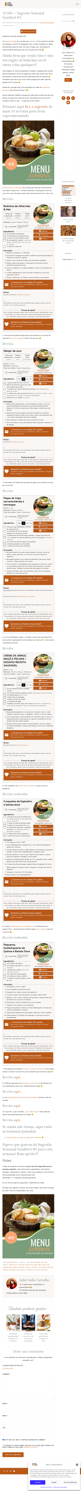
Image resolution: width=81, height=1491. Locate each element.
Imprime (44, 231)
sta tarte (35, 1112)
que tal (28, 1112)
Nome (5, 1404)
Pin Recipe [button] (44, 235)
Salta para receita (29, 31)
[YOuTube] (68, 102)
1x (23, 379)
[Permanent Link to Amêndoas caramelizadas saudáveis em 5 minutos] (13, 1331)
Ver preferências (70, 1482)
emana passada (10, 41)
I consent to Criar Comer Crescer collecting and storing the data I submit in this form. (28, 1446)
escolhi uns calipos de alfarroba (33, 1069)
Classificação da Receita (12, 1365)
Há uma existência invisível (68, 200)
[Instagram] (73, 98)
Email (5, 1416)
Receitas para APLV (41, 1270)
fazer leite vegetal (16, 338)
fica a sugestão (36, 107)
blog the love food (18, 442)
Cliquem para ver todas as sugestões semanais (23, 1137)
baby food (29, 1265)
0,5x (19, 379)
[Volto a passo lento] (68, 212)
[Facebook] (63, 98)
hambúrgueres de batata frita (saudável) (22, 1097)
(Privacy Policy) (30, 1447)
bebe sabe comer (40, 1265)
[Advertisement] (71, 142)
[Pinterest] (68, 98)
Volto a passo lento (68, 220)
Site (4, 1428)
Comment (6, 1374)
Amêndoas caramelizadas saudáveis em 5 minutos (13, 1337)
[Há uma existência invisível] (68, 191)
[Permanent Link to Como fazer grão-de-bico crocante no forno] (43, 1331)
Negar (54, 1482)
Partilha (44, 239)
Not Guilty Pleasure (22, 745)
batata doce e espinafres (27, 786)
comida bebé (7, 1267)
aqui (17, 1077)
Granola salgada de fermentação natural (68, 240)
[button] (77, 1465)
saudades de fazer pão (30, 1083)
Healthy (28, 1267)
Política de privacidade (60, 1487)
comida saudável (18, 1267)
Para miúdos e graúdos (25, 1270)
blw (48, 1265)
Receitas (44, 1262)
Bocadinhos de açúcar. (23, 295)
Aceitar (38, 1482)
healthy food (36, 1267)
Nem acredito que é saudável (25, 596)
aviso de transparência (47, 23)
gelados (33, 41)
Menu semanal (35, 1262)
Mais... (68, 80)
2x (27, 379)
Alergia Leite (13, 1265)
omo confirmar (41, 929)
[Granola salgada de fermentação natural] (68, 231)
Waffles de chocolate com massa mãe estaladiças (28, 1337)
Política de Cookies (46, 1487)
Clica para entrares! (17, 287)
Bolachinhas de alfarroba (13, 188)
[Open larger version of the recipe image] (43, 214)
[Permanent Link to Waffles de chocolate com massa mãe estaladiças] (28, 1331)
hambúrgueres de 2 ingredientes (22, 926)
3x (30, 379)
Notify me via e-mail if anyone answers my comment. (25, 1440)
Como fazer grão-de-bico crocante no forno (43, 1337)
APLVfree (22, 1265)
